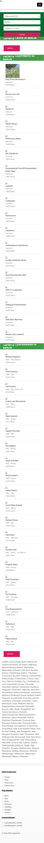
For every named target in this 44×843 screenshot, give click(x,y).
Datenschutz (9, 785)
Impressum (8, 783)
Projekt (7, 777)
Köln (6, 799)
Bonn (6, 796)
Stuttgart (7, 810)
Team (6, 780)
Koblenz (7, 812)
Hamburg (8, 807)
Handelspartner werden (13, 826)
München (8, 804)
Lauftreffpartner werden (13, 823)
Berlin (6, 801)
